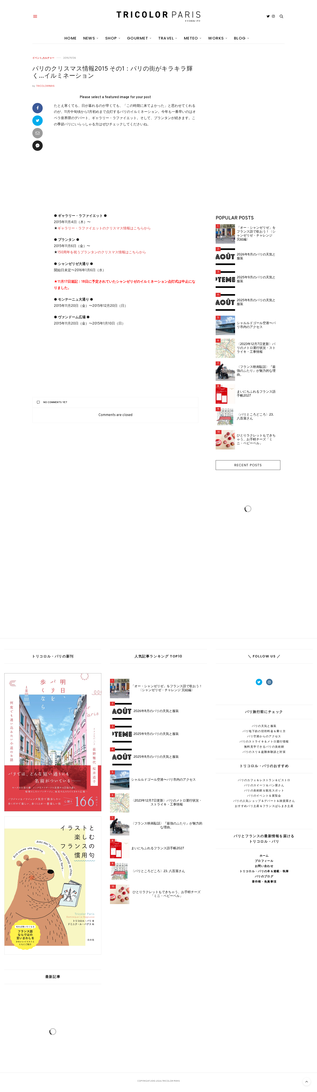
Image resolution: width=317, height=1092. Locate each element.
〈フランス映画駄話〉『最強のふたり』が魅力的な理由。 (256, 371)
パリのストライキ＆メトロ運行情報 (264, 741)
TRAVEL (166, 38)
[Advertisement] (126, 170)
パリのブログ (264, 876)
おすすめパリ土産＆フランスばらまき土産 (264, 806)
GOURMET (137, 38)
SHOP (111, 38)
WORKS (216, 38)
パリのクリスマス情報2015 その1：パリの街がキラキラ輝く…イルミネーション (112, 72)
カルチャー (48, 58)
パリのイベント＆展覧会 (264, 796)
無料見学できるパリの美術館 (264, 747)
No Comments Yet (55, 402)
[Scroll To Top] (307, 1082)
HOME (70, 38)
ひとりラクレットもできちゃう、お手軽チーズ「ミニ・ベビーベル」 (256, 440)
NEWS (89, 38)
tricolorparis (45, 86)
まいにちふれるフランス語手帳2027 (256, 394)
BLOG (240, 38)
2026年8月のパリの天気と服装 (256, 257)
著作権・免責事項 (264, 881)
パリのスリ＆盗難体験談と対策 (264, 752)
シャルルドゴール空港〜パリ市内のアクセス (256, 325)
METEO (191, 38)
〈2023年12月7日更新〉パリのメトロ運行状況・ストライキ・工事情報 (256, 348)
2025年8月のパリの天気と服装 (256, 302)
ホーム (264, 856)
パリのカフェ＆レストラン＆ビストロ (264, 780)
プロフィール (264, 861)
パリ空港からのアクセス (264, 736)
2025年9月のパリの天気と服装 (256, 280)
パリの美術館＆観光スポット (264, 790)
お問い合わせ (264, 866)
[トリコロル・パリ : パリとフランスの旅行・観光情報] (158, 16)
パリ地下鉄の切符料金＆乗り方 (264, 731)
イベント (37, 58)
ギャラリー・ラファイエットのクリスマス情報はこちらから (104, 228)
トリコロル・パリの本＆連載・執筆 (264, 871)
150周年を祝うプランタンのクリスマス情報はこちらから (102, 252)
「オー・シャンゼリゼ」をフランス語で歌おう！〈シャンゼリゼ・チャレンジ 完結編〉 (256, 234)
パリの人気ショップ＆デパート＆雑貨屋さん (264, 801)
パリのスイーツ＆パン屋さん (264, 785)
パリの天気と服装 (264, 726)
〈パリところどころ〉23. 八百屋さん (255, 417)
